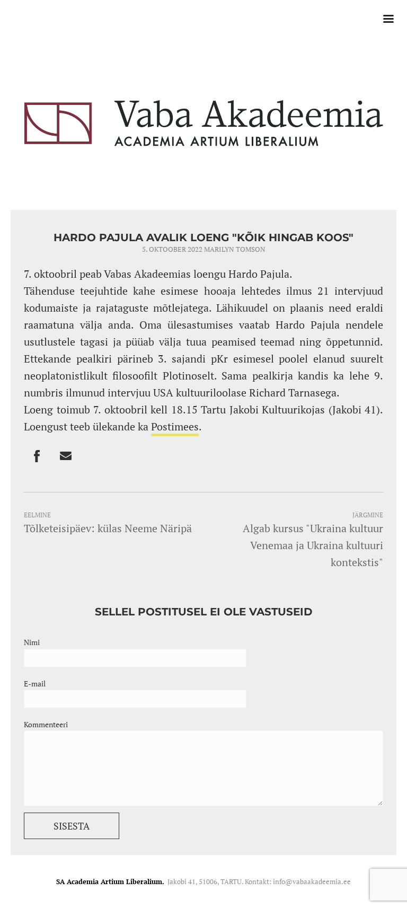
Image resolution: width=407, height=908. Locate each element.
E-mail (35, 683)
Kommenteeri (46, 724)
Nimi (32, 642)
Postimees (175, 426)
